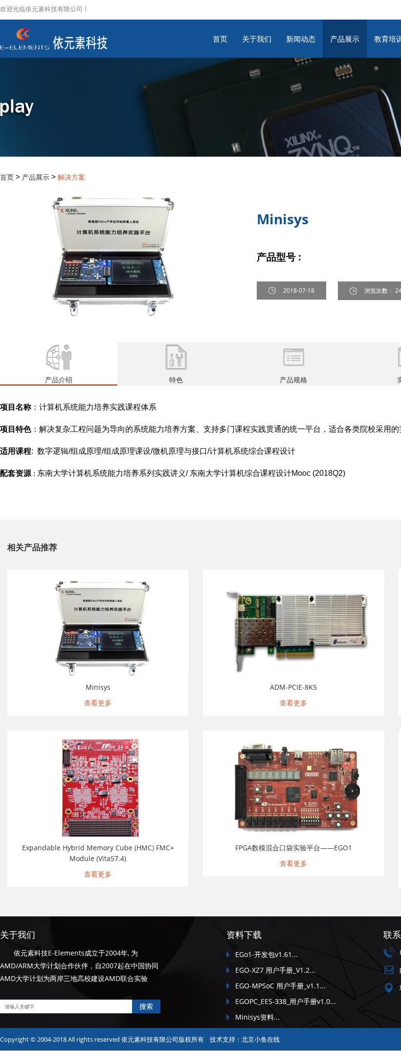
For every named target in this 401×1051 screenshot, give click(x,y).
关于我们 (256, 39)
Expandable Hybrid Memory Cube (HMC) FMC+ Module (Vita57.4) (98, 853)
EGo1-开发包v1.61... (266, 954)
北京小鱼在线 (261, 1039)
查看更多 (97, 702)
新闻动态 (300, 39)
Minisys (98, 687)
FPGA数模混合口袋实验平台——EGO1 (293, 847)
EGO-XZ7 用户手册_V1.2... (275, 970)
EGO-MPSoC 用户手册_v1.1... (280, 985)
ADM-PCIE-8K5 (293, 687)
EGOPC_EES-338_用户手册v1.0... (285, 1001)
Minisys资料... (257, 1017)
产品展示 (344, 39)
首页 (220, 39)
